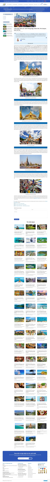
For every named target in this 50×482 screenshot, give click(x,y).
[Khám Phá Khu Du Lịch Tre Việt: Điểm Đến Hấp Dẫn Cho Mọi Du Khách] (4, 26)
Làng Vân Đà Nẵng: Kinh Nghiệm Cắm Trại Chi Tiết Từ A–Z (18, 325)
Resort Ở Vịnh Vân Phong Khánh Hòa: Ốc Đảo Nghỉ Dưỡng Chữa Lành (30, 299)
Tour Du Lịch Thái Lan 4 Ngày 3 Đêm (19, 203)
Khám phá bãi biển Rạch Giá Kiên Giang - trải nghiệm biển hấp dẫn (41, 311)
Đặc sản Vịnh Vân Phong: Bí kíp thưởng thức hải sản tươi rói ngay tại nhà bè (19, 299)
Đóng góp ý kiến (29, 467)
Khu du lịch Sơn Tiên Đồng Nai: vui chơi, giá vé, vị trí (9, 35)
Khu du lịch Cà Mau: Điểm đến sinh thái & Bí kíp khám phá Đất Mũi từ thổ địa (19, 378)
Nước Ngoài (4, 17)
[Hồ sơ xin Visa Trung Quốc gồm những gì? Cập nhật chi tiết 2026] (4, 33)
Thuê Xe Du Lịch (31, 4)
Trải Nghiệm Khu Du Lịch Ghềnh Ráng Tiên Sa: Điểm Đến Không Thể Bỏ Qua (19, 312)
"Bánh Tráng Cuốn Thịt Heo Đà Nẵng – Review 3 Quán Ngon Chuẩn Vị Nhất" (42, 391)
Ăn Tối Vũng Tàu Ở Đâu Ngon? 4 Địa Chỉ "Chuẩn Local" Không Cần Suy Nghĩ (19, 365)
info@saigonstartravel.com (6, 468)
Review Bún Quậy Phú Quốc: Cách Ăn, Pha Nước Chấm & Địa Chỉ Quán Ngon (41, 418)
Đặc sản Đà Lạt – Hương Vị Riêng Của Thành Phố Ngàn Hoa (18, 351)
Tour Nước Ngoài (15, 4)
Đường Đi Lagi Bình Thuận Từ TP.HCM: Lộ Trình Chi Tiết (18, 232)
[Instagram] (41, 464)
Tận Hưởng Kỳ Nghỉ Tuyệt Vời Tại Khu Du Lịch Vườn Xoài (41, 232)
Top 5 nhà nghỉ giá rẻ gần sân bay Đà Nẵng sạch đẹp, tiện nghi (41, 272)
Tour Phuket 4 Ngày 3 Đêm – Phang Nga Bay (20, 204)
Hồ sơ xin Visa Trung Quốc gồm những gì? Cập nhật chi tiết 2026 (30, 245)
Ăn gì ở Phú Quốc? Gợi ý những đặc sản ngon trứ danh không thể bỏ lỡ (19, 404)
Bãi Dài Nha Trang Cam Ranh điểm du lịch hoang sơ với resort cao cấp (19, 431)
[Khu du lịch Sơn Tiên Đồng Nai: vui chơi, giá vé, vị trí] (4, 35)
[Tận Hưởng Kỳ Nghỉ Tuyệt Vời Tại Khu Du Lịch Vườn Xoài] (4, 28)
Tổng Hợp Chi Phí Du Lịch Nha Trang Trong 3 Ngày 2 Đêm (41, 338)
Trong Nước (4, 16)
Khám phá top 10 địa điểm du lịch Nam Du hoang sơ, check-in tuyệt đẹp (19, 246)
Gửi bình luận (16, 219)
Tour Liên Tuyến (26, 4)
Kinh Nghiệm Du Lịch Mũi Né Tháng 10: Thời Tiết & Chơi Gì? (42, 325)
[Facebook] (38, 464)
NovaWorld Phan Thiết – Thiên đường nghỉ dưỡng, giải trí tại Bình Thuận (30, 259)
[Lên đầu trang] (49, 480)
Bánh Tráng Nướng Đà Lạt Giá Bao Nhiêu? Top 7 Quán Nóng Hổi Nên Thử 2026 (30, 351)
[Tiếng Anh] (45, 1)
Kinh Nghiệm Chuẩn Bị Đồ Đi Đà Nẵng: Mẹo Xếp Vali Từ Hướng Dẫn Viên (42, 404)
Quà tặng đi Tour (30, 468)
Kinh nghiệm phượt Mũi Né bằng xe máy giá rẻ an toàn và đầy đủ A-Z (31, 404)
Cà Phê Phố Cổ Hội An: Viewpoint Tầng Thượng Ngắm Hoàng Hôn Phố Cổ (18, 444)
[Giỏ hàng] (41, 4)
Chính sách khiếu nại (30, 475)
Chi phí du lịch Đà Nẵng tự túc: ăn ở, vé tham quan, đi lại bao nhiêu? (19, 418)
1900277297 (45, 4)
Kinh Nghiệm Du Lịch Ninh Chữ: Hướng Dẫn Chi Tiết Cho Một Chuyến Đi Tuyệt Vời (18, 285)
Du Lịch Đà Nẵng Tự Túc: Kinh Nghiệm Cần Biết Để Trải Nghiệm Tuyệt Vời (41, 299)
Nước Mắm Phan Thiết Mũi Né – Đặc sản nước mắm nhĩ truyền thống (18, 391)
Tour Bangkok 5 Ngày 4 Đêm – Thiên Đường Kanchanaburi (22, 205)
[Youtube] (40, 464)
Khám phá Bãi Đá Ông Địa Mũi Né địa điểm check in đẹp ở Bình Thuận (19, 272)
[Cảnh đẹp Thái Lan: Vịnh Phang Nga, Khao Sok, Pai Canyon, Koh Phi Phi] (19, 227)
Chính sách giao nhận (30, 474)
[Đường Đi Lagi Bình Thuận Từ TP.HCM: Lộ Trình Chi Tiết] (4, 24)
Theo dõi (30, 458)
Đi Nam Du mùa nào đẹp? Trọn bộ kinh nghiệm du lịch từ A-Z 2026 (41, 259)
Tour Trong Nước (9, 4)
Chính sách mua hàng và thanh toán (32, 473)
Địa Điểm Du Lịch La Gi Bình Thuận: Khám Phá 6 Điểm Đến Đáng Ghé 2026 (30, 312)
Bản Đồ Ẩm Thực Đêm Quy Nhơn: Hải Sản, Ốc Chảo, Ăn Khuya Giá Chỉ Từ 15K (30, 365)
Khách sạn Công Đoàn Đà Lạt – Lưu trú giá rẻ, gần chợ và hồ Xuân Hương (19, 338)
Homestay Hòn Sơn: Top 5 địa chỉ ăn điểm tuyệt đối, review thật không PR (30, 391)
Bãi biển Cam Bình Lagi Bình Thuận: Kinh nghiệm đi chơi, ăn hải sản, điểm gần (30, 325)
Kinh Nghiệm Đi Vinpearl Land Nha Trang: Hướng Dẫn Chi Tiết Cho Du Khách (42, 351)
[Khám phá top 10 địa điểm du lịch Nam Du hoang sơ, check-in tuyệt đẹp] (4, 31)
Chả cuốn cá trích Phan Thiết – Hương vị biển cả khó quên (18, 259)
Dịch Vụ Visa (35, 4)
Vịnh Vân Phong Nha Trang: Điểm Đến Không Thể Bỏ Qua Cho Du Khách (30, 444)
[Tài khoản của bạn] (40, 4)
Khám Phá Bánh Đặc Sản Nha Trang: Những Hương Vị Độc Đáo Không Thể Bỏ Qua (30, 338)
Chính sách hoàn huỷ (30, 472)
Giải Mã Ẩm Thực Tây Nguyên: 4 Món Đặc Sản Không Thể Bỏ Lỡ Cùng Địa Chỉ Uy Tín (41, 365)
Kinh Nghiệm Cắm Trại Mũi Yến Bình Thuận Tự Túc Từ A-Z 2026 (41, 378)
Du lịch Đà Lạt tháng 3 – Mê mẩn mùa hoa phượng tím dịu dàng (30, 285)
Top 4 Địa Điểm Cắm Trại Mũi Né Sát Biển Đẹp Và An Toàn (30, 378)
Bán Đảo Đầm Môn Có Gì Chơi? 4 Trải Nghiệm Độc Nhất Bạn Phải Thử (41, 285)
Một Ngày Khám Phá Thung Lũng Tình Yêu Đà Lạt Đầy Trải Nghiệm (30, 418)
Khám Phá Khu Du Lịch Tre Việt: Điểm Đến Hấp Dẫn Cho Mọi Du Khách (30, 233)
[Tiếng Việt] (44, 1)
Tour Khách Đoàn (20, 4)
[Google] (43, 464)
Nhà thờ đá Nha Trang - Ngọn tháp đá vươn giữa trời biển (30, 431)
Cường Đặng (22, 39)
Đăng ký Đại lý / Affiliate (30, 469)
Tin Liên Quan (31, 222)
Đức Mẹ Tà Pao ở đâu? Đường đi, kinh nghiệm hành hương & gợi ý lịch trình (30, 272)
